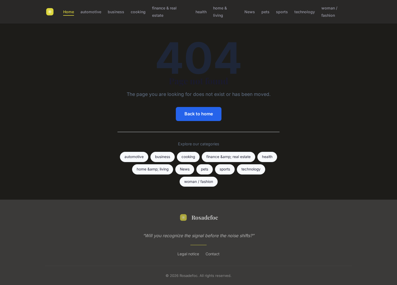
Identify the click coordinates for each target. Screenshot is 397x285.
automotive (90, 11)
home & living (220, 12)
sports (282, 11)
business (116, 11)
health (201, 11)
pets (265, 11)
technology (304, 11)
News (249, 11)
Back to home (198, 113)
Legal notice (188, 254)
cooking (138, 11)
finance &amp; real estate (228, 157)
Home (68, 11)
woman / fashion (329, 12)
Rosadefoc (204, 217)
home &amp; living (153, 169)
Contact (213, 254)
